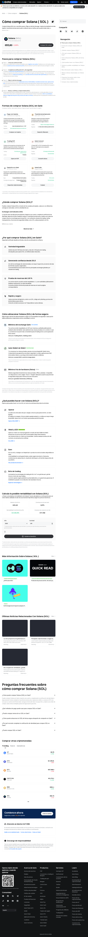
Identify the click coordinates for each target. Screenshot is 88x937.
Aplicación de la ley (29, 917)
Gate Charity (43, 917)
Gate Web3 (43, 923)
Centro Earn (43, 884)
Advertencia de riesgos (30, 887)
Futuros (42, 890)
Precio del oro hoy (77, 917)
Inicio (3, 13)
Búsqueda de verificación (60, 901)
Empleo (26, 874)
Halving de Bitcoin (77, 887)
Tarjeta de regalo (45, 911)
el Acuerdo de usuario (15, 849)
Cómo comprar (12, 13)
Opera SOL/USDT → (14, 421)
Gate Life (42, 908)
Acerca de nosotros (30, 871)
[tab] (5, 746)
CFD (41, 893)
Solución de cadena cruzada (61, 916)
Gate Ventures (28, 923)
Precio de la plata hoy (78, 920)
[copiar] (52, 21)
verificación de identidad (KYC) (16, 71)
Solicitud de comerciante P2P (61, 906)
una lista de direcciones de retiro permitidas (36, 74)
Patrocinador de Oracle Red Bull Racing (30, 880)
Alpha (41, 899)
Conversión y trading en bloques (47, 874)
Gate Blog (75, 877)
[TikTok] (77, 31)
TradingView (59, 913)
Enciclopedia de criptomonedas (76, 880)
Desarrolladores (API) (62, 898)
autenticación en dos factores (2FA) (15, 65)
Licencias (27, 902)
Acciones (42, 896)
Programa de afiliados (62, 910)
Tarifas (58, 884)
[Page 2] (29, 801)
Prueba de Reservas (30, 899)
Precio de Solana (77, 914)
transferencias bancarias (41, 81)
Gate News (75, 874)
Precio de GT (75, 902)
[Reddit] (82, 31)
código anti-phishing (17, 74)
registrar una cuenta (33, 64)
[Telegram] (71, 31)
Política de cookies (29, 893)
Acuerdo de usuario (29, 884)
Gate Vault (43, 926)
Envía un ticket (36, 832)
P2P (41, 871)
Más (52, 556)
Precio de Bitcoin (77, 905)
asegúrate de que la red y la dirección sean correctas (20, 95)
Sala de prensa (28, 877)
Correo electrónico (26, 832)
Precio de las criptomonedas (76, 898)
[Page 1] (28, 801)
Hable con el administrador (12, 832)
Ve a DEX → (11, 441)
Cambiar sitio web (79, 7)
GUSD (25, 911)
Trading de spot (44, 878)
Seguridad (27, 905)
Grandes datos (76, 895)
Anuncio (58, 881)
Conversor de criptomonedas (76, 923)
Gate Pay (42, 902)
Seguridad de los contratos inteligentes (62, 894)
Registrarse (74, 2)
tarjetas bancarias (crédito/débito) (27, 81)
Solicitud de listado (61, 890)
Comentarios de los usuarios (61, 877)
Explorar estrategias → (15, 482)
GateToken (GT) (28, 908)
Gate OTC (43, 914)
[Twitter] (66, 31)
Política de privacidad (30, 890)
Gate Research (76, 884)
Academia (75, 871)
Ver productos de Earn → (15, 462)
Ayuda (58, 887)
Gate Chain (27, 914)
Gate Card (43, 905)
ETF (41, 887)
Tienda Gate (43, 920)
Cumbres (26, 920)
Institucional (59, 874)
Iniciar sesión (64, 2)
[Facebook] (60, 31)
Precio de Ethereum (77, 908)
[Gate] (6, 2)
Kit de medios (28, 896)
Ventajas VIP (60, 871)
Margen (42, 881)
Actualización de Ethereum (77, 891)
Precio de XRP (76, 911)
